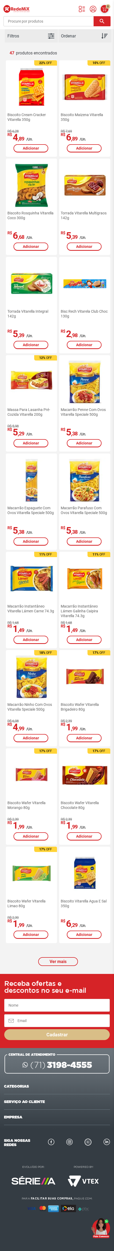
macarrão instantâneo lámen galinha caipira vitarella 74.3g (79, 611)
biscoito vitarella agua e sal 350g (84, 903)
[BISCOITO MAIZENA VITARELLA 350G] (84, 87)
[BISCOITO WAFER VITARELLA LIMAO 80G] (31, 873)
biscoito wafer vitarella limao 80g (26, 903)
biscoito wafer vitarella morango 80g (26, 805)
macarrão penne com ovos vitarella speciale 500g (83, 412)
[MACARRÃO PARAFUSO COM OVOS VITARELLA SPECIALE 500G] (84, 480)
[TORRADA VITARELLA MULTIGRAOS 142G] (84, 185)
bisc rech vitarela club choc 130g (84, 313)
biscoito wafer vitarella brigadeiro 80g (80, 706)
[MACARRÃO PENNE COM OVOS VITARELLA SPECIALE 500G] (84, 382)
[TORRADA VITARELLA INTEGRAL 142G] (31, 283)
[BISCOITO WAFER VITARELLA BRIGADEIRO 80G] (84, 676)
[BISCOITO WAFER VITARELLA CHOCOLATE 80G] (84, 775)
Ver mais (58, 961)
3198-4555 (61, 1065)
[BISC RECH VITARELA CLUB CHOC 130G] (84, 283)
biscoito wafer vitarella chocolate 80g (80, 805)
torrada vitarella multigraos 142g (84, 215)
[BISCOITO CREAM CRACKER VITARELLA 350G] (31, 87)
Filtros (13, 36)
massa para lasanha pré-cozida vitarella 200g (28, 412)
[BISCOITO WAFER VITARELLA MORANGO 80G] (31, 775)
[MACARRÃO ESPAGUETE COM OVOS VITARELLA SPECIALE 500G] (31, 480)
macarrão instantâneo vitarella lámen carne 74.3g (30, 608)
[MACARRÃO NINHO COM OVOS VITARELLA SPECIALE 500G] (31, 676)
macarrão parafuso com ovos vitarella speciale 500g (84, 510)
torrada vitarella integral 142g (27, 313)
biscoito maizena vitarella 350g (82, 117)
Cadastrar (57, 1034)
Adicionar (31, 148)
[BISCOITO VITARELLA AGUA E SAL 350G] (84, 873)
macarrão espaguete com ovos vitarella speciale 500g (30, 510)
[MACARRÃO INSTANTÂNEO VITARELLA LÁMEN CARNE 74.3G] (31, 578)
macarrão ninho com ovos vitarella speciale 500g (29, 706)
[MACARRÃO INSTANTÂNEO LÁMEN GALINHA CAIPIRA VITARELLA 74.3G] (84, 578)
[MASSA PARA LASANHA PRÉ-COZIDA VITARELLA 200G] (31, 382)
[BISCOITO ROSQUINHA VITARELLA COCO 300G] (31, 185)
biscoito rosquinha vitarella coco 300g (30, 215)
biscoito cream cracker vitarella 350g (26, 117)
